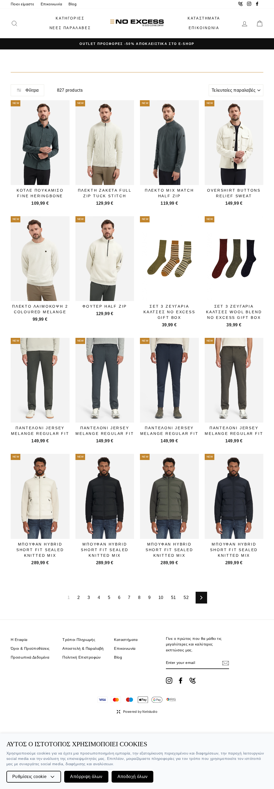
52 (186, 597)
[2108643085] (192, 680)
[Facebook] (180, 680)
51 (173, 597)
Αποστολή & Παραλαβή (83, 649)
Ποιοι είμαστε (22, 4)
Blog (72, 4)
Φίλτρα (31, 90)
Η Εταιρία (19, 640)
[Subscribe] (225, 663)
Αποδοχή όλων (132, 776)
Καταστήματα (126, 640)
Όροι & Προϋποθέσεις (30, 649)
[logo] (137, 23)
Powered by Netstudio (140, 712)
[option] (137, 44)
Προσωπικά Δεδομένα (30, 657)
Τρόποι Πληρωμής (78, 640)
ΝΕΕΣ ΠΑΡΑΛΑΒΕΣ (70, 28)
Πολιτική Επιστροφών (81, 657)
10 (160, 597)
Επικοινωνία (51, 4)
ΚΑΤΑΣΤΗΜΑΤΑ (204, 18)
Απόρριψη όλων (86, 776)
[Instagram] (169, 680)
